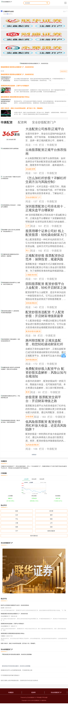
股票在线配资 (51, 531)
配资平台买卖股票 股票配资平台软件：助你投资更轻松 (15, 605)
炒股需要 (29, 416)
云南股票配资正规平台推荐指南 (45, 151)
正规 (17, 523)
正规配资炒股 (31, 274)
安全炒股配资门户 (33, 197)
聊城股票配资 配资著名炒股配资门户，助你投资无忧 (17, 67)
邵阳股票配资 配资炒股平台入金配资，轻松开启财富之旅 (45, 285)
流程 (51, 527)
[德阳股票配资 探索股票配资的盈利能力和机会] (6, 101)
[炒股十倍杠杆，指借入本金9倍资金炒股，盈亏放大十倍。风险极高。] (6, 114)
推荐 (51, 515)
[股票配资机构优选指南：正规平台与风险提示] (6, 90)
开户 (17, 531)
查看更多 (34, 454)
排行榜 (51, 511)
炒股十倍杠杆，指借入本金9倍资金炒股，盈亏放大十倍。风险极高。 (22, 108)
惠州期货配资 (31, 359)
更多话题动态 (34, 535)
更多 (64, 11)
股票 (17, 527)
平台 (17, 519)
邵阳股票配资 (31, 303)
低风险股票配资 (32, 444)
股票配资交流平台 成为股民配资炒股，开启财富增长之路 (16, 670)
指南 (51, 519)
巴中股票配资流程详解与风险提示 (10, 675)
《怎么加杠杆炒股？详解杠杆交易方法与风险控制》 (45, 179)
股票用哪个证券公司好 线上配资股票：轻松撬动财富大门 (45, 232)
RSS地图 (39, 697)
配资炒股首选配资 (33, 331)
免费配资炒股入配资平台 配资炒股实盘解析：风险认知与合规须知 (45, 372)
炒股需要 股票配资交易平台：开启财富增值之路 (43, 399)
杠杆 (17, 515)
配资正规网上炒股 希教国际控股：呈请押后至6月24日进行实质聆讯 (19, 680)
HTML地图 (44, 697)
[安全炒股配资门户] (6, 3)
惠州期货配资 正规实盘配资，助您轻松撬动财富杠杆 (44, 342)
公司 (28, 225)
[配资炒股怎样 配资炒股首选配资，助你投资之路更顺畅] (34, 659)
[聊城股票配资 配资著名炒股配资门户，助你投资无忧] (34, 63)
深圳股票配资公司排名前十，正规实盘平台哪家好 (45, 208)
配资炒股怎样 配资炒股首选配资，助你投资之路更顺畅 (16, 666)
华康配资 (11, 692)
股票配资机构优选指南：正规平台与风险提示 (15, 86)
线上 (28, 250)
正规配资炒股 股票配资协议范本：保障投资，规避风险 (44, 257)
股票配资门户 (37, 700)
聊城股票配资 (64, 71)
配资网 (33, 692)
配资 (28, 392)
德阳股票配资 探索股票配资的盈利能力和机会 (15, 97)
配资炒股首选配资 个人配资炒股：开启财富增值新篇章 (44, 314)
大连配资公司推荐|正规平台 (44, 128)
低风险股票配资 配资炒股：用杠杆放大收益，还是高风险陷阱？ (45, 425)
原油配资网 (30, 169)
